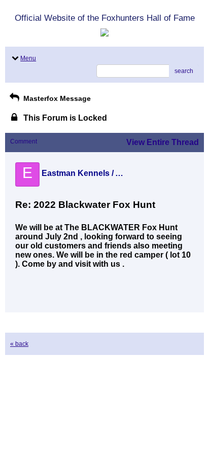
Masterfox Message (56, 98)
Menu (28, 58)
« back (19, 343)
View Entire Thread (162, 142)
